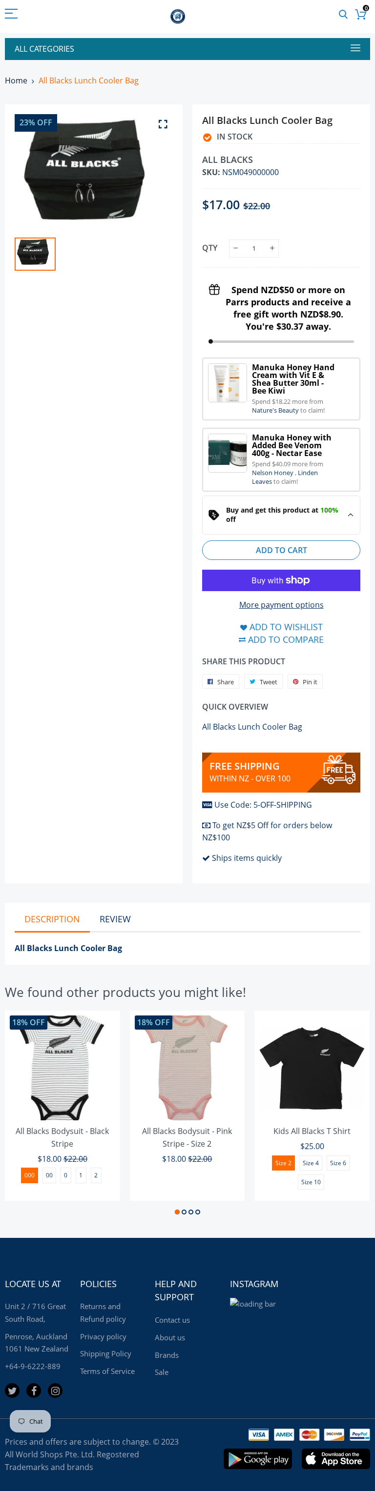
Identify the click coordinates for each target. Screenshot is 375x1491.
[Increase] (272, 248)
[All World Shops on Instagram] (55, 1390)
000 (29, 1175)
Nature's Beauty (276, 410)
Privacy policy (103, 1336)
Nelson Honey (273, 472)
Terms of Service (107, 1371)
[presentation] (24, 1114)
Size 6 (338, 1163)
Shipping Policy (105, 1353)
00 (49, 1175)
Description (52, 919)
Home (16, 80)
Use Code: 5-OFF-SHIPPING (263, 804)
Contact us (172, 1320)
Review (115, 919)
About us (170, 1337)
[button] (177, 1212)
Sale (161, 1372)
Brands (167, 1355)
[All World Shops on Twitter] (12, 1390)
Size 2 (283, 1163)
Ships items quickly (247, 858)
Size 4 (311, 1163)
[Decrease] (235, 248)
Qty (209, 247)
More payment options (281, 604)
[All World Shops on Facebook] (33, 1390)
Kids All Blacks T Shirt (312, 1131)
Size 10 (311, 1182)
